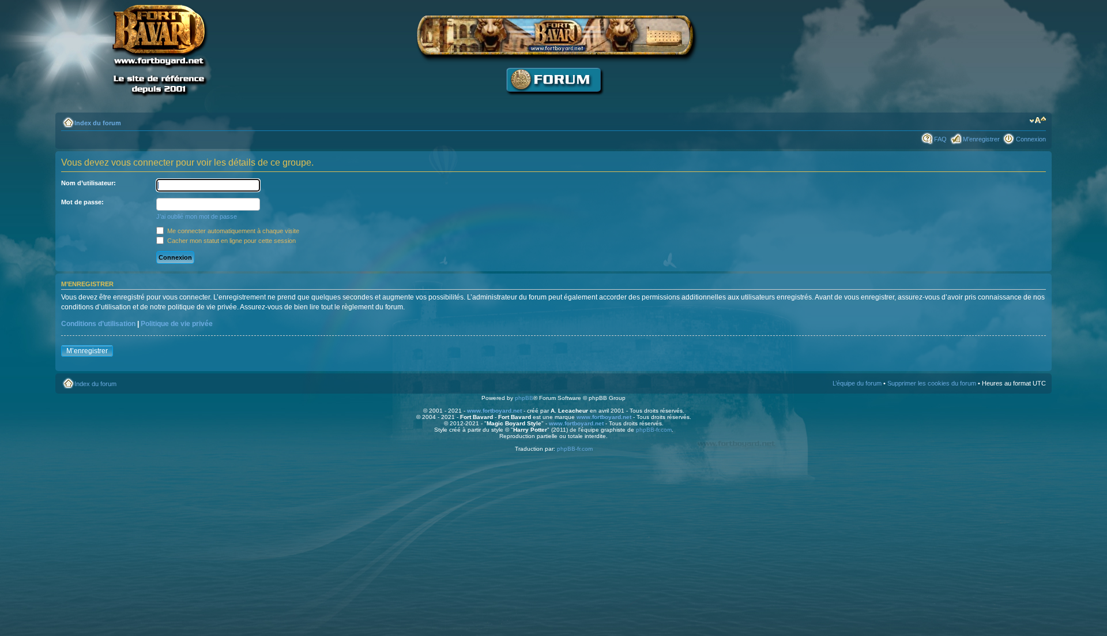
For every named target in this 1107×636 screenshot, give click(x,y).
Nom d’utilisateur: (88, 182)
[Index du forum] (553, 101)
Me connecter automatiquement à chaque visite (232, 230)
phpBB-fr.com (654, 430)
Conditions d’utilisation (98, 324)
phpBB (524, 398)
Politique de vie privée (177, 324)
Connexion (1031, 139)
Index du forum (97, 122)
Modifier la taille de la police (1037, 120)
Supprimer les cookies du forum (931, 383)
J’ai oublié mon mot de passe (196, 216)
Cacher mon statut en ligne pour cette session (230, 240)
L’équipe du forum (857, 383)
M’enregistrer (981, 139)
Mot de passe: (82, 202)
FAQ (940, 139)
